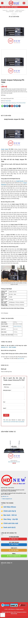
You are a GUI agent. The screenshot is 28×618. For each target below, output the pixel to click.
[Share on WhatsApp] (2, 106)
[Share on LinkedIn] (17, 106)
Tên (4, 402)
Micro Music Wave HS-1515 (14, 461)
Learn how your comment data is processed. (13, 421)
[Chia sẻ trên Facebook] (5, 106)
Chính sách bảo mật (10, 523)
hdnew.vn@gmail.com (7, 498)
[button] (2, 3)
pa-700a (17, 102)
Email (4, 408)
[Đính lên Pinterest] (12, 106)
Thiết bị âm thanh (19, 10)
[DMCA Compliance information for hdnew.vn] (23, 605)
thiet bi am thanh (22, 102)
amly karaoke (5, 102)
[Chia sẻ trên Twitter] (7, 106)
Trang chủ (5, 10)
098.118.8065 (14, 7)
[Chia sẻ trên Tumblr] (19, 106)
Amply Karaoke (9, 11)
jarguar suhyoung (11, 102)
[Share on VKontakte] (14, 106)
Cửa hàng (11, 10)
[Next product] (13, 14)
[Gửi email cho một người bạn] (9, 106)
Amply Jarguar (18, 11)
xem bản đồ (21, 358)
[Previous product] (15, 14)
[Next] (6, 46)
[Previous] (2, 46)
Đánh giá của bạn (7, 384)
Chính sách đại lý (9, 511)
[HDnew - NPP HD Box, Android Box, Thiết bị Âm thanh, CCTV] (14, 3)
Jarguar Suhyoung (17, 326)
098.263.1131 (8, 7)
